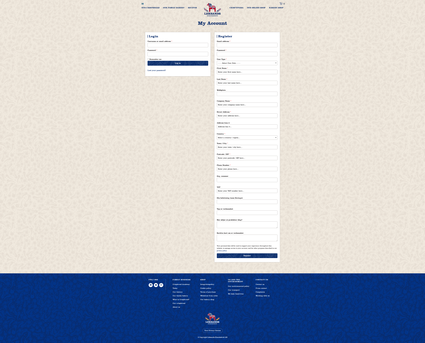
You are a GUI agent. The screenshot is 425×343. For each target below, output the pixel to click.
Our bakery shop (207, 299)
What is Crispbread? (181, 299)
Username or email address (164, 41)
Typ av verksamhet (225, 209)
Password (156, 50)
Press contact (261, 288)
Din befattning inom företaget (230, 198)
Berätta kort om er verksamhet (230, 233)
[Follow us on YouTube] (156, 285)
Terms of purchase (208, 292)
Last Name (222, 79)
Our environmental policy (238, 286)
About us (176, 307)
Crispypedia (236, 8)
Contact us (260, 284)
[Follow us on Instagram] (161, 285)
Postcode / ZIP (223, 154)
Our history (178, 292)
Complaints (260, 292)
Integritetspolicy (207, 284)
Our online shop (256, 8)
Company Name (224, 101)
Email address (227, 41)
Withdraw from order (209, 296)
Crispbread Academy (181, 284)
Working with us (263, 296)
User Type (222, 59)
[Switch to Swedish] (142, 3)
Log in (178, 63)
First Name (222, 68)
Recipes (192, 8)
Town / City (222, 143)
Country (221, 134)
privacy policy (222, 251)
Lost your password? (157, 70)
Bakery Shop (276, 8)
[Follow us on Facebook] (151, 285)
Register (247, 256)
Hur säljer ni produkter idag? (230, 220)
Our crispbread (150, 8)
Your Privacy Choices (212, 330)
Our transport (234, 290)
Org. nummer (223, 176)
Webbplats (221, 90)
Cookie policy (205, 288)
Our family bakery (173, 8)
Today (175, 288)
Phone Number (224, 165)
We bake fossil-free (236, 294)
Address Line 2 (223, 123)
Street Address (224, 112)
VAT (219, 187)
